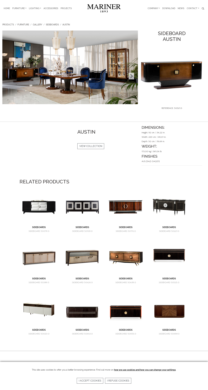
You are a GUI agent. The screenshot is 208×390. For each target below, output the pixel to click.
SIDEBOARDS (52, 24)
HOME (7, 8)
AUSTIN (66, 24)
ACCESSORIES (51, 8)
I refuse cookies (118, 380)
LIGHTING (34, 8)
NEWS (181, 8)
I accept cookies (90, 380)
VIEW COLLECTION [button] (90, 146)
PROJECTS (66, 8)
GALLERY (37, 24)
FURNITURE (18, 8)
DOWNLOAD (168, 8)
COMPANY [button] (153, 8)
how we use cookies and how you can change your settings (145, 370)
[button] (131, 76)
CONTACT (192, 8)
